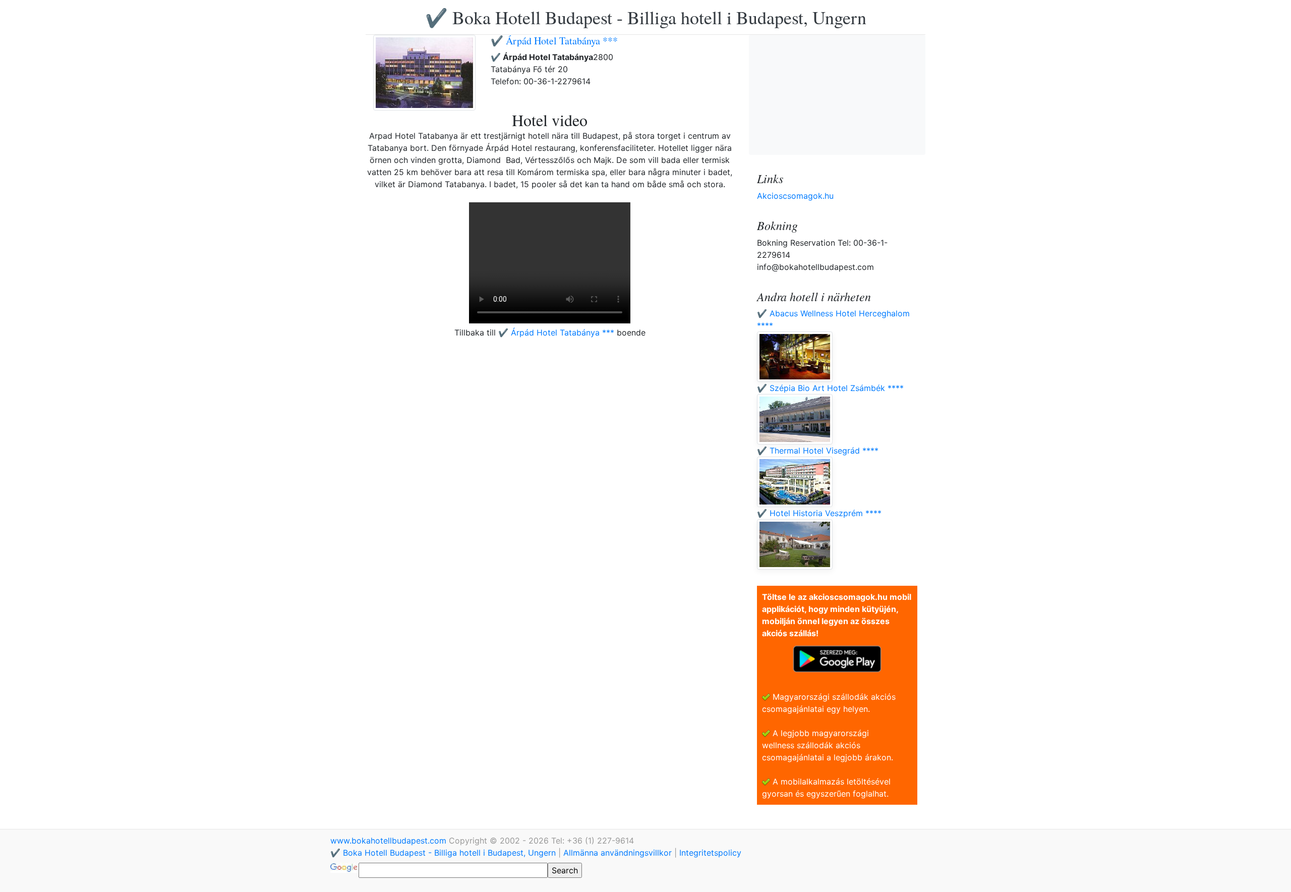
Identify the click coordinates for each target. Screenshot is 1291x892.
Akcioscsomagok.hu (795, 196)
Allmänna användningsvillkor (617, 853)
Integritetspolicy (710, 853)
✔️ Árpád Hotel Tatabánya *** (554, 40)
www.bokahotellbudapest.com (389, 840)
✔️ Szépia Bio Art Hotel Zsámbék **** (830, 388)
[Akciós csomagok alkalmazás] (837, 658)
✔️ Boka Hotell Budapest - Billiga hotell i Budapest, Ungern (645, 17)
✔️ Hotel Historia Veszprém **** (819, 513)
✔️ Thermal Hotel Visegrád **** (817, 450)
